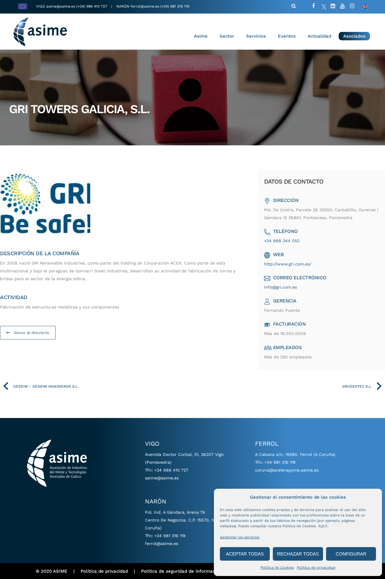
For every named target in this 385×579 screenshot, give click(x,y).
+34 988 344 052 (282, 240)
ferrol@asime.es (145, 6)
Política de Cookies (277, 567)
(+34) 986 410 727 (92, 6)
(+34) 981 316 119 (174, 6)
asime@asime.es (60, 6)
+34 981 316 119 (170, 535)
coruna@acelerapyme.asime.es (287, 470)
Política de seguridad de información (181, 571)
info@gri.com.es (280, 287)
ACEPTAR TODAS (245, 553)
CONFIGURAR (351, 553)
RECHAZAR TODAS (298, 553)
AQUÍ (322, 526)
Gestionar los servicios (239, 537)
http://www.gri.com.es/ (287, 264)
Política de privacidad (316, 567)
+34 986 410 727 (171, 470)
